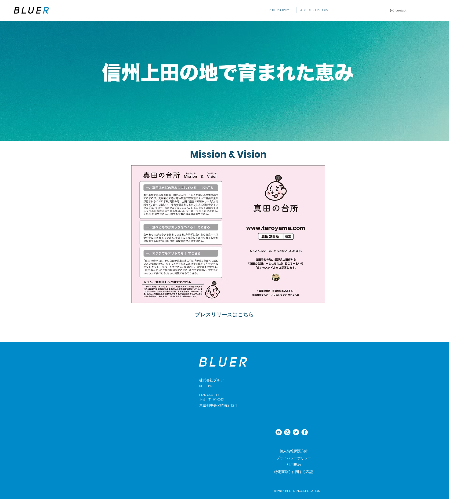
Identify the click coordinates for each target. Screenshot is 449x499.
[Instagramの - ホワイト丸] (287, 432)
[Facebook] (304, 432)
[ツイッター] (296, 432)
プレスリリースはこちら (224, 314)
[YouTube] (278, 432)
